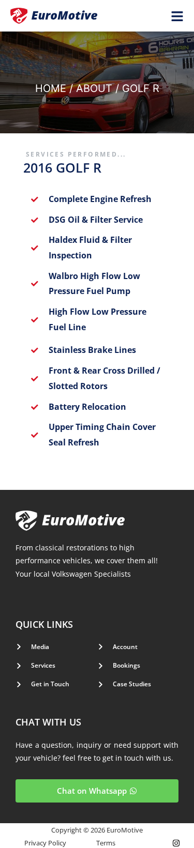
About (94, 88)
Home (50, 88)
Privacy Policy (45, 842)
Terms (105, 842)
